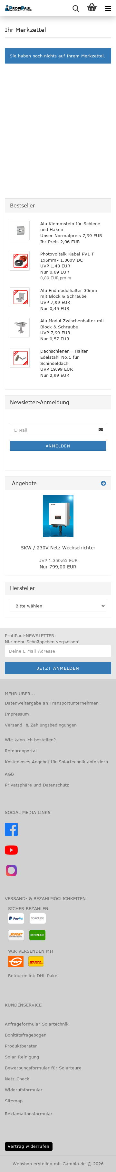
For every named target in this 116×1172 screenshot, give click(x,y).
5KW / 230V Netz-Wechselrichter (58, 547)
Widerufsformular (24, 1089)
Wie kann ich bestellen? (30, 739)
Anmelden (58, 446)
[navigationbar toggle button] (108, 8)
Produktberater (21, 1045)
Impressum (17, 713)
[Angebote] (103, 483)
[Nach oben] (17, 1162)
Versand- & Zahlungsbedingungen (41, 724)
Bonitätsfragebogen (25, 1034)
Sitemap (14, 1100)
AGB (9, 773)
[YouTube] (11, 854)
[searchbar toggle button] (76, 8)
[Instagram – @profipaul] (11, 875)
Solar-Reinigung (22, 1056)
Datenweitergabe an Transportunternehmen (52, 703)
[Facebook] (11, 834)
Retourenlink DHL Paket (33, 975)
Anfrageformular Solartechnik (37, 1024)
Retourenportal (21, 750)
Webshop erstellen (32, 1163)
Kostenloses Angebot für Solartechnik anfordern (56, 761)
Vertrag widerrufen (29, 1146)
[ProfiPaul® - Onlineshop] (16, 8)
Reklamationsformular (29, 1113)
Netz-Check (17, 1078)
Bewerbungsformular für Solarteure (43, 1067)
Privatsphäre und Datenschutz (37, 784)
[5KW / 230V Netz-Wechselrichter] (58, 516)
